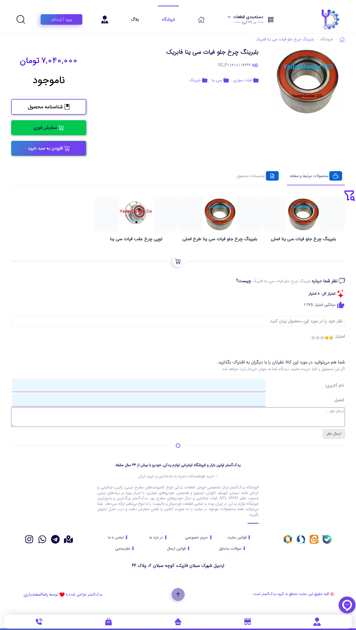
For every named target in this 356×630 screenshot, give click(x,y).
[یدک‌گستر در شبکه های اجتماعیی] (29, 539)
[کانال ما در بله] (327, 539)
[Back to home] (316, 19)
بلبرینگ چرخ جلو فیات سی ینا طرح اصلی (219, 239)
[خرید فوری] (178, 261)
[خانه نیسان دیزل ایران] (42, 539)
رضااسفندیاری (36, 594)
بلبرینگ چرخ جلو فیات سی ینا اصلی (303, 239)
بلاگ (135, 19)
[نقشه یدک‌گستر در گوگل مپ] (68, 539)
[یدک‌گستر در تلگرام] (55, 539)
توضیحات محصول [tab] (250, 176)
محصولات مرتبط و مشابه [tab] (309, 176)
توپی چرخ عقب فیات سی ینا (136, 239)
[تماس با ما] (39, 621)
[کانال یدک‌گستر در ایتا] (314, 539)
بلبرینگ (195, 80)
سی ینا (217, 80)
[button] (251, 19)
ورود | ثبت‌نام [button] (61, 19)
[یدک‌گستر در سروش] (300, 539)
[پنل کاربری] (317, 621)
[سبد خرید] (108, 621)
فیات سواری (242, 80)
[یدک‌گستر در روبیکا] (287, 539)
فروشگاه (168, 19)
